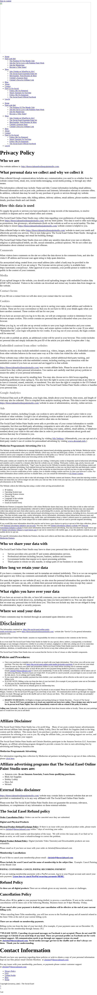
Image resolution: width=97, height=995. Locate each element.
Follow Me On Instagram (18, 95)
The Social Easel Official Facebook (22, 97)
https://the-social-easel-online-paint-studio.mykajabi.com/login (49, 664)
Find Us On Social (12, 89)
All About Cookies (76, 474)
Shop (7, 69)
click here (10, 758)
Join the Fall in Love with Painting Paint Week (26, 63)
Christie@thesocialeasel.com (20, 671)
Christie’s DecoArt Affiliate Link (21, 80)
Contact (8, 86)
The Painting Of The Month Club (22, 61)
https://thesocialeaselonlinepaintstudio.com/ (38, 632)
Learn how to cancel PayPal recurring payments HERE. (38, 876)
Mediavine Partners (7, 538)
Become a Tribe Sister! (17, 67)
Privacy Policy (10, 971)
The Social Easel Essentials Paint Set (23, 74)
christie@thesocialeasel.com (18, 829)
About (7, 84)
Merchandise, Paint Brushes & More (23, 76)
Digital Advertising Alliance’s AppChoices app (19, 530)
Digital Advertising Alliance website (64, 526)
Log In (7, 99)
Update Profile (10, 975)
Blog (6, 82)
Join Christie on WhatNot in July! (22, 71)
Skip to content (5, 1)
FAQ (7, 973)
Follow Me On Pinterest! (18, 91)
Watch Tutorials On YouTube (20, 93)
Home (7, 57)
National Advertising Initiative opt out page (20, 526)
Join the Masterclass (16, 65)
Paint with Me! (10, 59)
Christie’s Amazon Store (18, 78)
